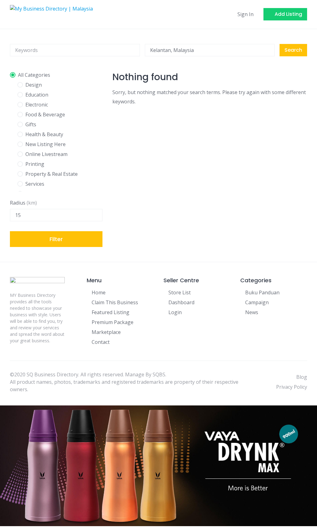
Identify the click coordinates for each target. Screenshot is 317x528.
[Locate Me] (267, 50)
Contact (101, 342)
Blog (301, 377)
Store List (179, 292)
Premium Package (112, 322)
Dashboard (181, 302)
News (251, 312)
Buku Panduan (262, 292)
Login (175, 312)
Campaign (257, 302)
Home (99, 292)
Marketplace (106, 332)
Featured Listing (110, 312)
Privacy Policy (291, 386)
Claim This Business (115, 302)
